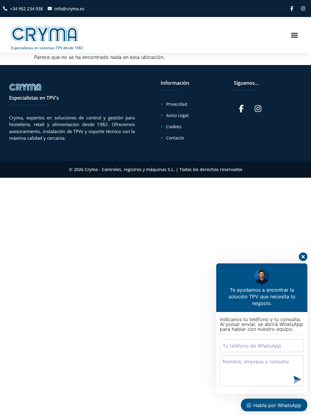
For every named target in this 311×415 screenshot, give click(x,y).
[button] (294, 35)
